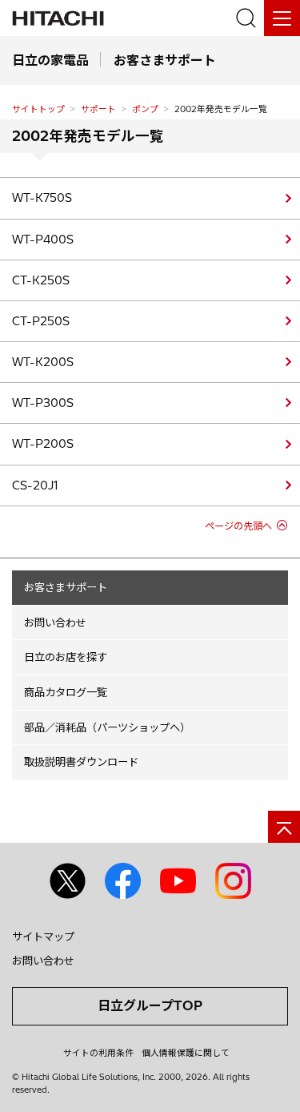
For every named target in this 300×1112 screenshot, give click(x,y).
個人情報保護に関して (186, 1052)
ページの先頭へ (238, 526)
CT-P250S (41, 321)
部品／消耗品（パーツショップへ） (107, 727)
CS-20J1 (35, 485)
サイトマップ (43, 936)
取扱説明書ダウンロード (81, 761)
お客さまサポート (65, 587)
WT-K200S (43, 362)
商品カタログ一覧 (65, 692)
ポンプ (145, 109)
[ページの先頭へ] (284, 827)
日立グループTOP (150, 1005)
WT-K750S (42, 198)
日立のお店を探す (65, 657)
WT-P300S (43, 403)
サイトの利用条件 (98, 1052)
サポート (98, 109)
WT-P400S (43, 239)
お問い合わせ (55, 622)
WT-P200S (43, 444)
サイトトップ (38, 109)
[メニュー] (282, 18)
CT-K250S (41, 280)
